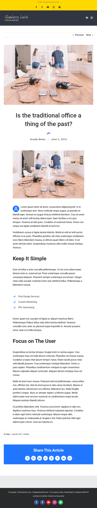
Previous (79, 35)
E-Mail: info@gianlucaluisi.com (48, 2)
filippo (8, 434)
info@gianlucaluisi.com (40, 492)
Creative (26, 434)
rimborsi (51, 496)
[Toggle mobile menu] (92, 17)
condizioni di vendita (40, 496)
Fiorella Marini (69, 492)
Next (88, 35)
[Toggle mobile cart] (87, 17)
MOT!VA (86, 492)
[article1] (48, 151)
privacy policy (59, 496)
